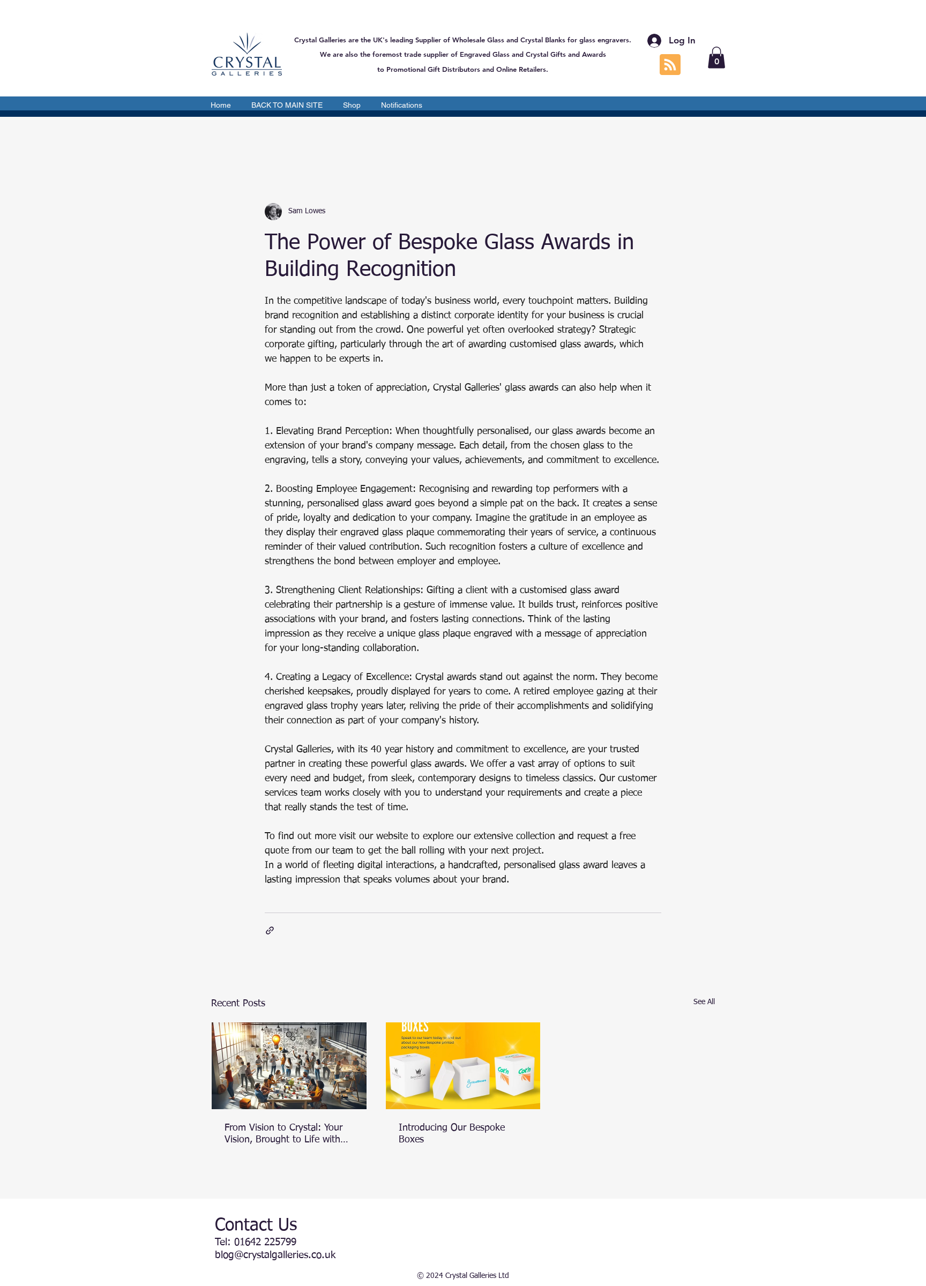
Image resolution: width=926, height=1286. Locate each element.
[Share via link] (270, 930)
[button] (716, 58)
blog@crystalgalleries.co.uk (275, 1255)
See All (704, 1002)
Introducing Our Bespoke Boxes (452, 1134)
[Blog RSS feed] (670, 65)
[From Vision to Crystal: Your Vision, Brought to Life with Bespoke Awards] (289, 1065)
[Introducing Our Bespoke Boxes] (463, 1065)
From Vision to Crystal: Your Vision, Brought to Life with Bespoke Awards (283, 1134)
